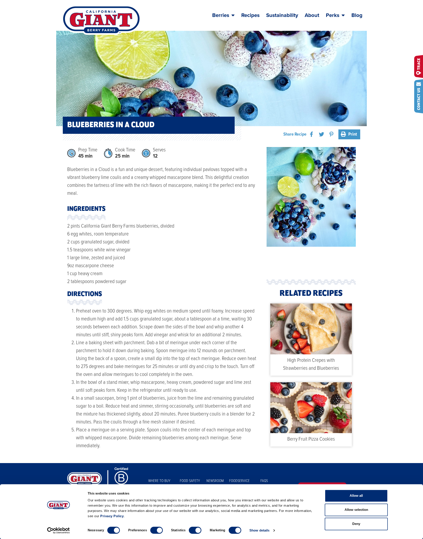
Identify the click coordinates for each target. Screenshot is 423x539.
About (312, 15)
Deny (356, 524)
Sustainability (282, 15)
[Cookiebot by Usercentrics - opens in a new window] (58, 530)
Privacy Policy (112, 516)
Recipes (250, 15)
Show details (259, 530)
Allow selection (356, 509)
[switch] (156, 530)
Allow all (356, 495)
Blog (356, 15)
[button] (311, 134)
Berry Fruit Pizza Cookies (311, 439)
